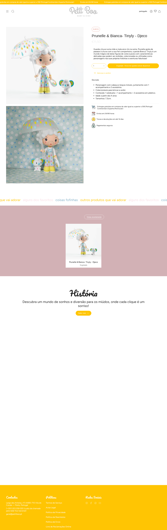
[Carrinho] (159, 11)
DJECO (96, 29)
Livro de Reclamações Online (58, 526)
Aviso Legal (51, 507)
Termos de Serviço (54, 503)
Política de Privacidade (56, 512)
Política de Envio (53, 522)
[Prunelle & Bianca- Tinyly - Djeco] (83, 242)
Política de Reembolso (55, 517)
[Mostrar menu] (7, 11)
